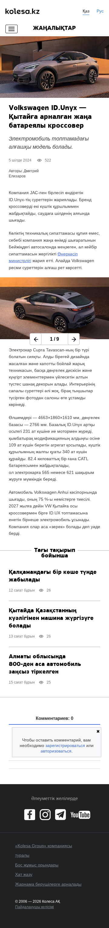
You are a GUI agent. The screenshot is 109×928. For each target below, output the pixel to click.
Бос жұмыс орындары (36, 864)
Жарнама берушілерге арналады (48, 884)
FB (29, 814)
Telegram (60, 814)
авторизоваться (56, 750)
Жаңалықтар (54, 28)
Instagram (45, 814)
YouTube (80, 814)
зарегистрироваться (65, 745)
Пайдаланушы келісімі (34, 907)
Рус (100, 11)
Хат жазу (23, 874)
